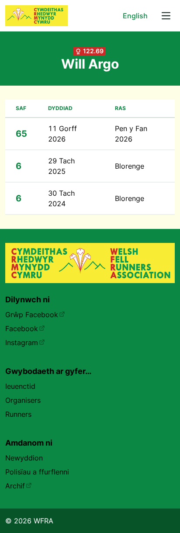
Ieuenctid (20, 386)
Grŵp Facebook (31, 314)
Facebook (21, 328)
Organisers (23, 400)
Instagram (21, 342)
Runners (18, 414)
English (135, 15)
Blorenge (129, 166)
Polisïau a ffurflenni (37, 471)
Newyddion (24, 457)
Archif (15, 485)
